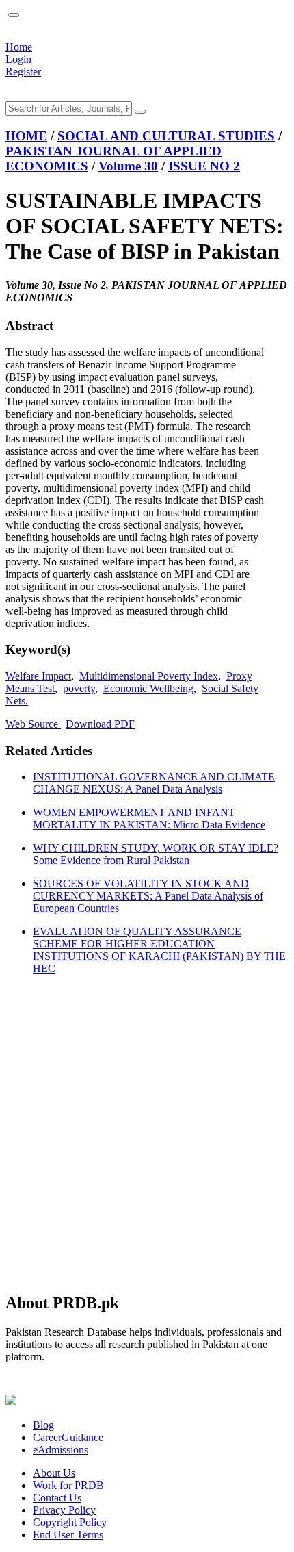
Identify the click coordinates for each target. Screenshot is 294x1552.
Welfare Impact (38, 676)
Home (18, 47)
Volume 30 (128, 166)
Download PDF (100, 724)
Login (18, 59)
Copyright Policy (70, 1522)
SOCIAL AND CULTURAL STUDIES (166, 136)
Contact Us (57, 1497)
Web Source (33, 724)
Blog (43, 1425)
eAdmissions (60, 1449)
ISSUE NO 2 (204, 166)
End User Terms (68, 1534)
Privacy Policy (64, 1510)
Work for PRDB (68, 1485)
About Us (54, 1473)
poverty (79, 688)
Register (23, 71)
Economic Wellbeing (148, 688)
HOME (26, 136)
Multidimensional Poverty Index (148, 676)
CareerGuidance (68, 1437)
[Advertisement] (147, 1133)
